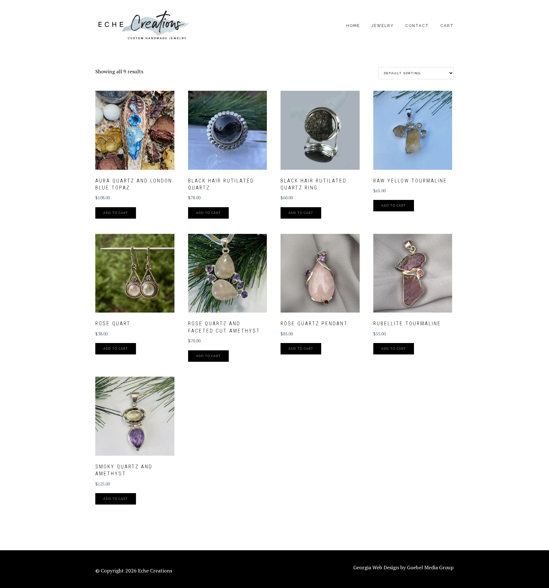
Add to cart (115, 213)
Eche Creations (143, 25)
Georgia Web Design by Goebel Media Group (403, 567)
